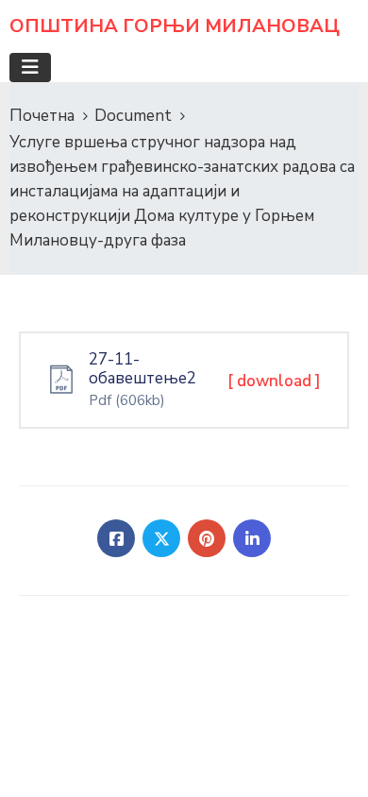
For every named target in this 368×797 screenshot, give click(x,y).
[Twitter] (161, 538)
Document (133, 116)
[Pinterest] (207, 538)
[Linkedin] (252, 538)
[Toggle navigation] (30, 67)
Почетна (42, 116)
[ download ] (274, 381)
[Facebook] (116, 538)
